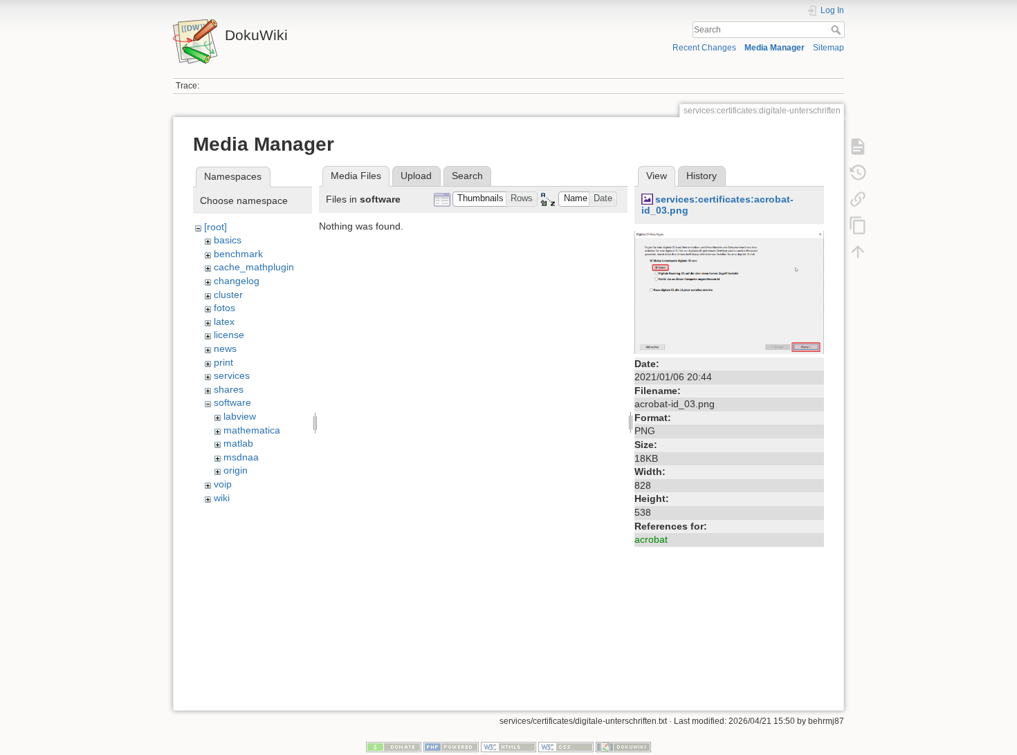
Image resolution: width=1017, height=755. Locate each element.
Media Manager (774, 48)
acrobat (651, 539)
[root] (215, 226)
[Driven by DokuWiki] (623, 747)
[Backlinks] (858, 199)
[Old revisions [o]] (858, 173)
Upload (416, 175)
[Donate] (393, 747)
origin (235, 470)
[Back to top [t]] (858, 252)
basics (227, 239)
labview (239, 416)
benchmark (238, 253)
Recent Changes (704, 48)
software (232, 402)
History (701, 175)
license (229, 334)
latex (224, 321)
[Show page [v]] (858, 146)
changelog (236, 280)
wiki (222, 497)
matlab (238, 443)
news (225, 348)
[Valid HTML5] (508, 747)
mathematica (251, 430)
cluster (228, 294)
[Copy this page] (858, 225)
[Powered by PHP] (451, 747)
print (223, 362)
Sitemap (828, 48)
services (232, 375)
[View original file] (729, 291)
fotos (224, 307)
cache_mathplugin (254, 266)
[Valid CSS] (566, 747)
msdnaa (241, 457)
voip (223, 484)
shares (229, 389)
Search (837, 30)
